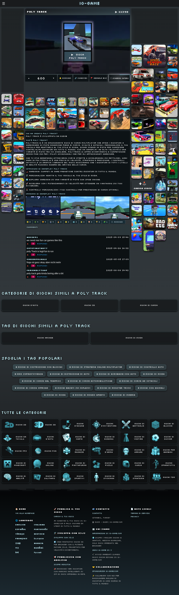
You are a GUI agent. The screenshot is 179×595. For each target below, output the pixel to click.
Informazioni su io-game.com (107, 533)
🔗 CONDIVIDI (81, 78)
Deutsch (39, 534)
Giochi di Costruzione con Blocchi (38, 367)
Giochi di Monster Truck (114, 388)
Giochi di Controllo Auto (146, 367)
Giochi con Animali (151, 388)
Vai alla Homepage (24, 513)
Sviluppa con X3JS (64, 538)
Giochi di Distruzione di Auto (70, 374)
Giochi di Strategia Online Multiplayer (95, 367)
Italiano (39, 525)
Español (20, 529)
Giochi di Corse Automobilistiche (90, 381)
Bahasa (38, 543)
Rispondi (42, 243)
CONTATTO (97, 513)
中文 (17, 548)
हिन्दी (17, 552)
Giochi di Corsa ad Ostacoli (138, 381)
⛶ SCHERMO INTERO (119, 78)
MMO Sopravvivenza (28, 374)
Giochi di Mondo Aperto (88, 395)
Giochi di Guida (154, 374)
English (20, 525)
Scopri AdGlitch (62, 564)
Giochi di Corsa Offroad (31, 388)
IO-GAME (89, 3)
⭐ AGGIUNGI (65, 78)
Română (38, 548)
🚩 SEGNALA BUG (99, 78)
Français (21, 538)
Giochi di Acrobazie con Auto (116, 374)
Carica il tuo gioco (64, 516)
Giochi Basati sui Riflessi (72, 388)
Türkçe (19, 534)
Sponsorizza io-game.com (105, 571)
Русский (37, 552)
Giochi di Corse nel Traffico (41, 381)
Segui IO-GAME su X (102, 550)
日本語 (18, 543)
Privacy (135, 517)
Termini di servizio (140, 513)
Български (39, 538)
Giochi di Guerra (123, 395)
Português (41, 529)
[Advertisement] (12, 50)
